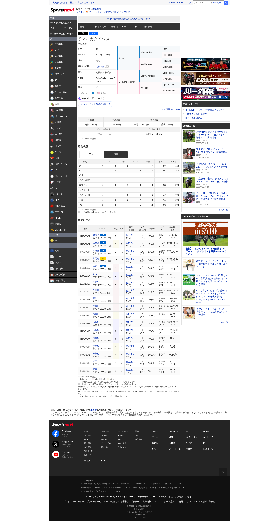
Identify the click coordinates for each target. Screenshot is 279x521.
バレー (206, 431)
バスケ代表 (122, 443)
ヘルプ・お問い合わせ (204, 501)
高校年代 (104, 447)
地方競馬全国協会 (193, 118)
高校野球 (87, 443)
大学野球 (87, 447)
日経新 (96, 250)
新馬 (95, 361)
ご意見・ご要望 (184, 501)
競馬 (136, 435)
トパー (96, 274)
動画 (113, 26)
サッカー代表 (106, 443)
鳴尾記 (96, 266)
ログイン (80, 12)
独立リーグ (88, 451)
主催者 (93, 410)
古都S (95, 282)
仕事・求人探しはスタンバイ (144, 488)
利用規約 (114, 501)
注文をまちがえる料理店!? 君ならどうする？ (72, 2)
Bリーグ (121, 435)
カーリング (208, 437)
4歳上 (95, 298)
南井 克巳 (130, 243)
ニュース (123, 26)
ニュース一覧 (222, 210)
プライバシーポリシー (73, 501)
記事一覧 (224, 322)
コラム (136, 26)
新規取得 (97, 9)
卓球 (171, 437)
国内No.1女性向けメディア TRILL (172, 488)
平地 (91, 154)
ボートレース (175, 449)
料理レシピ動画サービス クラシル (117, 488)
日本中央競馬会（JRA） (196, 114)
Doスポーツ (208, 449)
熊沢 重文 (130, 251)
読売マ (96, 235)
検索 (226, 3)
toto (103, 460)
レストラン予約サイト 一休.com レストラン (163, 484)
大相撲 (172, 443)
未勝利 (96, 306)
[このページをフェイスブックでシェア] (93, 33)
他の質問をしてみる (171, 109)
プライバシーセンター (97, 501)
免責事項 (136, 501)
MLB (86, 439)
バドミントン (192, 437)
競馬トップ (85, 26)
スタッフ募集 (168, 501)
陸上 (205, 443)
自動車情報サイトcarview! (91, 488)
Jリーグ (104, 435)
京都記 (96, 242)
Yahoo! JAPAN (176, 2)
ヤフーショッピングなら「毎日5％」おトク (109, 12)
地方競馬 (138, 439)
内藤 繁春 (100, 66)
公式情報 (148, 26)
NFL (154, 449)
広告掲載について (151, 501)
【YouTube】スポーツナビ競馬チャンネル (205, 110)
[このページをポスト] (83, 33)
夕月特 (96, 290)
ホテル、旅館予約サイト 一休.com (127, 484)
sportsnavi (62, 425)
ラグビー (190, 443)
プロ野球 (87, 435)
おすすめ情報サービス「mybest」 (94, 491)
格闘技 (155, 443)
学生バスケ (122, 447)
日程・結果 (100, 26)
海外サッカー (106, 439)
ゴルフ (155, 431)
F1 (187, 431)
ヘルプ (188, 2)
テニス (155, 437)
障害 (116, 154)
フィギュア (174, 431)
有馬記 (96, 258)
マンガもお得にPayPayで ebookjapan (95, 484)
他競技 (189, 449)
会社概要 (125, 501)
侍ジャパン (88, 455)
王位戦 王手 (218, 2)
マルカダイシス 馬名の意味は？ (96, 104)
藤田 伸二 (130, 235)
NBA (120, 439)
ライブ (87, 460)
